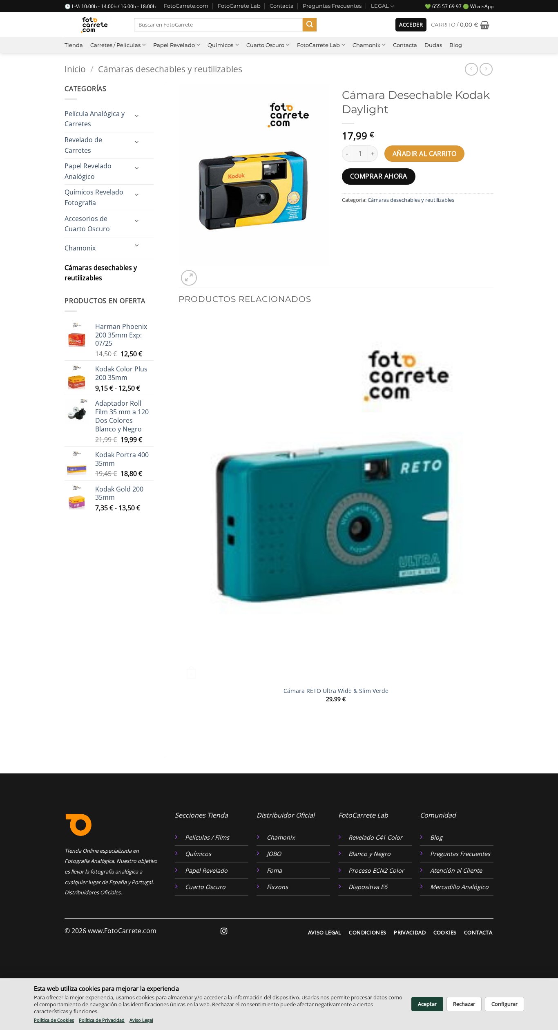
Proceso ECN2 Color (376, 870)
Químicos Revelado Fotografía (94, 197)
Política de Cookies (54, 1020)
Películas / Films (207, 837)
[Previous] (182, 731)
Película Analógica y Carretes (95, 119)
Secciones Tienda (201, 815)
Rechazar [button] (464, 1004)
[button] (410, 24)
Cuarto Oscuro (265, 45)
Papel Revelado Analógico (88, 171)
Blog (455, 45)
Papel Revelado (174, 45)
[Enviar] (310, 25)
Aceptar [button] (427, 1004)
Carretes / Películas (115, 45)
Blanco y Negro (369, 854)
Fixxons (277, 887)
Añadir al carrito (425, 153)
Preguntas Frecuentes (332, 6)
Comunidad (438, 815)
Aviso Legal (141, 1020)
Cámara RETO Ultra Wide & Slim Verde (335, 691)
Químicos (220, 45)
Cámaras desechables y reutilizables (170, 69)
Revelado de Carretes (83, 145)
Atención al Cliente (456, 870)
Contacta (282, 6)
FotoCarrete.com (186, 6)
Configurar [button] (504, 1004)
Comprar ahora (378, 176)
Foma (274, 870)
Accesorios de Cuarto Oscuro (87, 224)
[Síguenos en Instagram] (224, 931)
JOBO (274, 854)
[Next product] (471, 69)
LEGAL (380, 6)
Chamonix (366, 45)
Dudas (433, 45)
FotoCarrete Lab (239, 6)
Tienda (74, 45)
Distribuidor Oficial (286, 815)
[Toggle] (137, 116)
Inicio (75, 69)
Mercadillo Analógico (459, 887)
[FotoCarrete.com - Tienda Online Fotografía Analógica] (93, 25)
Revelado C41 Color (375, 837)
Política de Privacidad (102, 1020)
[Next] (209, 274)
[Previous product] (486, 69)
